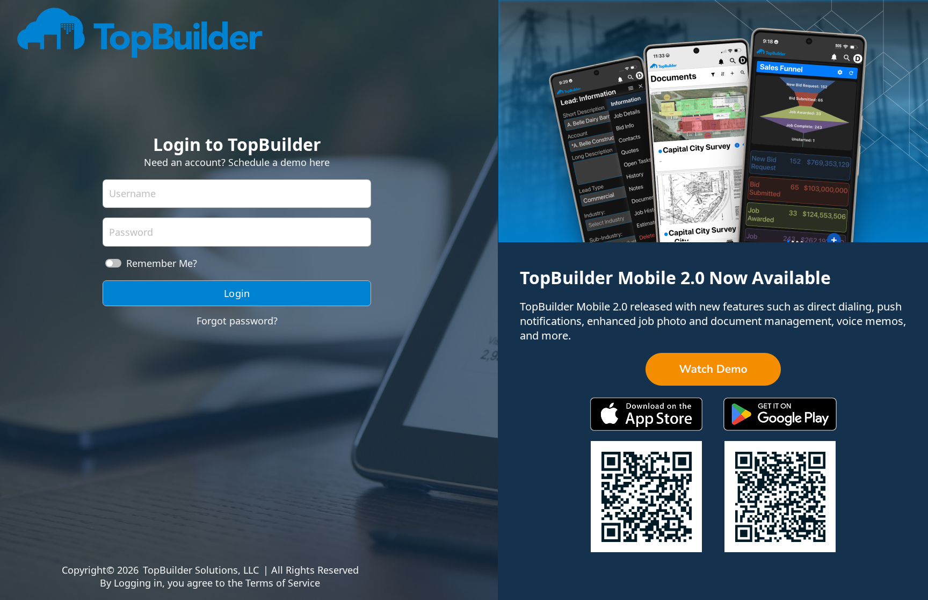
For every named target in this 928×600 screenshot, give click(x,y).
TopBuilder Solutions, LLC (201, 569)
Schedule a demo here (279, 162)
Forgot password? (237, 320)
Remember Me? (161, 263)
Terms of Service (282, 582)
